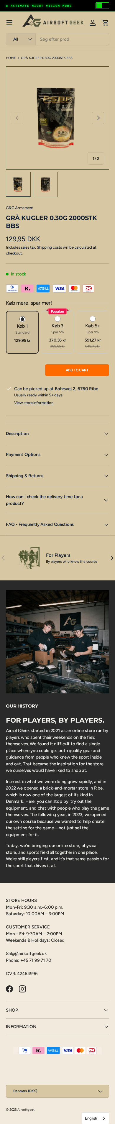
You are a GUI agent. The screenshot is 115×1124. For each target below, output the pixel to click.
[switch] (102, 5)
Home (11, 58)
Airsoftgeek (25, 1109)
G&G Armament (19, 207)
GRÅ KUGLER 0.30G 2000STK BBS (47, 58)
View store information (33, 402)
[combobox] (57, 39)
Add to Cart (77, 370)
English (91, 1118)
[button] (105, 22)
